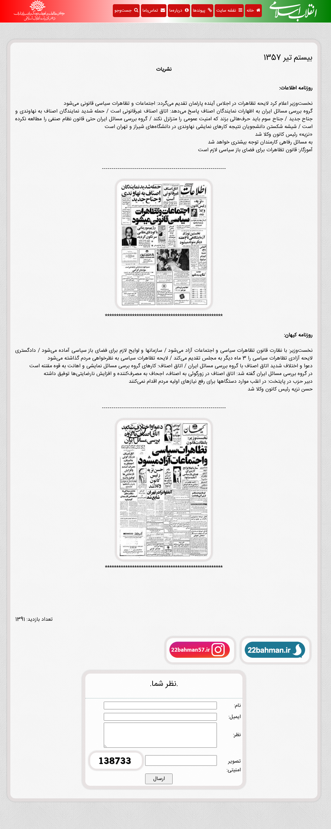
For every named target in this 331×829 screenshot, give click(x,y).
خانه (251, 10)
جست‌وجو (124, 10)
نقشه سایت (227, 10)
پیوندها (200, 10)
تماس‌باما (152, 10)
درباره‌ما (177, 10)
